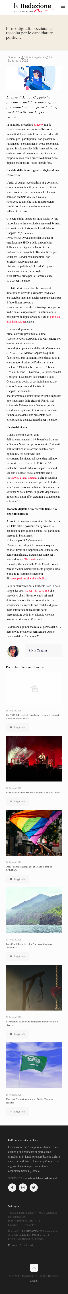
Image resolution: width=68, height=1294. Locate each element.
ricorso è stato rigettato (24, 477)
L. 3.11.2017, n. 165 (37, 590)
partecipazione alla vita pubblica (28, 578)
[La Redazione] (34, 7)
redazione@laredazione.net (40, 1178)
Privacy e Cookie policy (22, 1245)
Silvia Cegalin (33, 57)
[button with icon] (12, 1187)
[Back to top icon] (34, 1268)
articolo (38, 124)
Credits (34, 1280)
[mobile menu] (63, 7)
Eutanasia (30, 559)
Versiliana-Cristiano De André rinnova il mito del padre (33, 792)
